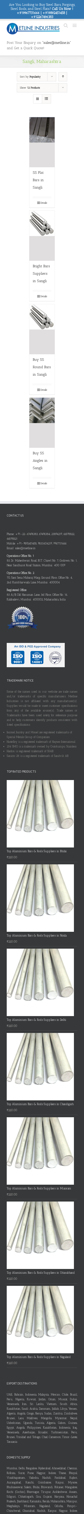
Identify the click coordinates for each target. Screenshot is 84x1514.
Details (43, 202)
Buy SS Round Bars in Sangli (42, 367)
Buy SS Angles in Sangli (40, 460)
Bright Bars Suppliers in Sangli (41, 273)
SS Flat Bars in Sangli (38, 180)
